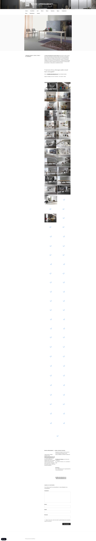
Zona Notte (32, 10)
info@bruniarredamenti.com (52, 74)
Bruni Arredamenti (42, 4)
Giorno (42, 10)
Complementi (64, 10)
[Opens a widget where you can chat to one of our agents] (3, 539)
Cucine (26, 10)
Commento (46, 490)
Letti (37, 10)
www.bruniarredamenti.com (61, 478)
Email (45, 509)
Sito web (46, 514)
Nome (45, 504)
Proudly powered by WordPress (30, 538)
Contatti (38, 13)
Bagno (58, 10)
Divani (47, 10)
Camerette (52, 10)
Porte (26, 13)
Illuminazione (32, 13)
